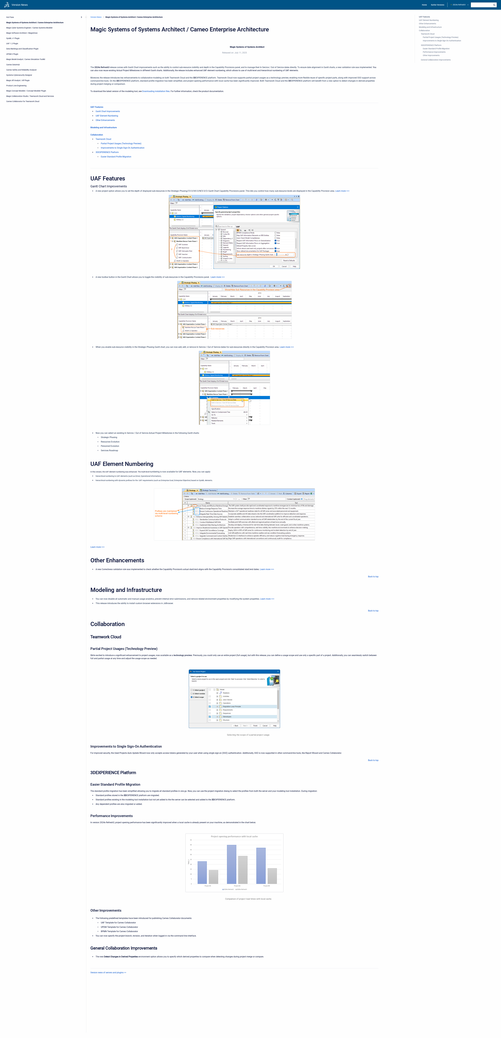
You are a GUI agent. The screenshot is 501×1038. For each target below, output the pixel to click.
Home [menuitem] (424, 5)
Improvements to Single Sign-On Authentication (122, 148)
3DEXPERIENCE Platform (107, 152)
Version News (20, 4)
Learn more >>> (342, 191)
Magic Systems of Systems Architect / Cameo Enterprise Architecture (35, 22)
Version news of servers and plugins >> (108, 972)
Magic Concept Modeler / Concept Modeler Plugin (26, 91)
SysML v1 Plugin (13, 38)
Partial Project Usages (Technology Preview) (121, 143)
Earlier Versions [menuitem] (437, 5)
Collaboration (96, 135)
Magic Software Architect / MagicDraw (22, 33)
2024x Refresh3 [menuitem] (459, 5)
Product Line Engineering (16, 86)
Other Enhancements (105, 120)
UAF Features (96, 107)
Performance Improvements (434, 52)
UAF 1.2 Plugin (12, 43)
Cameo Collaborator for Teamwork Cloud (22, 101)
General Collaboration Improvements (436, 60)
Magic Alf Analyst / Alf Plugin (18, 80)
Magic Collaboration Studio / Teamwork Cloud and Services (30, 96)
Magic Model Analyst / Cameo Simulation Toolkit (25, 59)
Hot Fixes (10, 17)
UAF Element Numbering (107, 116)
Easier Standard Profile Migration (116, 156)
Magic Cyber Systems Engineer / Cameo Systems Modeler (29, 28)
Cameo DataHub (13, 65)
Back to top (373, 576)
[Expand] (81, 17)
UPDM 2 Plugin (12, 54)
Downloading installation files (156, 91)
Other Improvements (431, 55)
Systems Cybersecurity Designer (19, 75)
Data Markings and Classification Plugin (22, 49)
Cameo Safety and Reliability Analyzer (21, 70)
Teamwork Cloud (103, 139)
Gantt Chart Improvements (108, 111)
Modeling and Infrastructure (103, 127)
